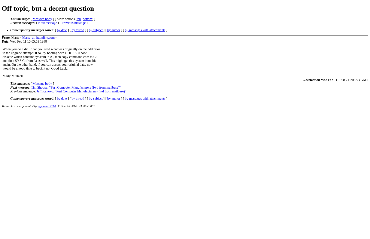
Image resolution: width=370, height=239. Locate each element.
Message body (42, 19)
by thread (78, 30)
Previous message (74, 23)
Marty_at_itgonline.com (38, 37)
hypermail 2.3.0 (47, 106)
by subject (96, 30)
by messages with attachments (145, 30)
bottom (87, 19)
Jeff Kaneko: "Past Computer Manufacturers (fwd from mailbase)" (81, 91)
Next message (47, 23)
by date (62, 30)
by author (113, 30)
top (79, 19)
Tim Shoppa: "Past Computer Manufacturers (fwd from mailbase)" (76, 87)
